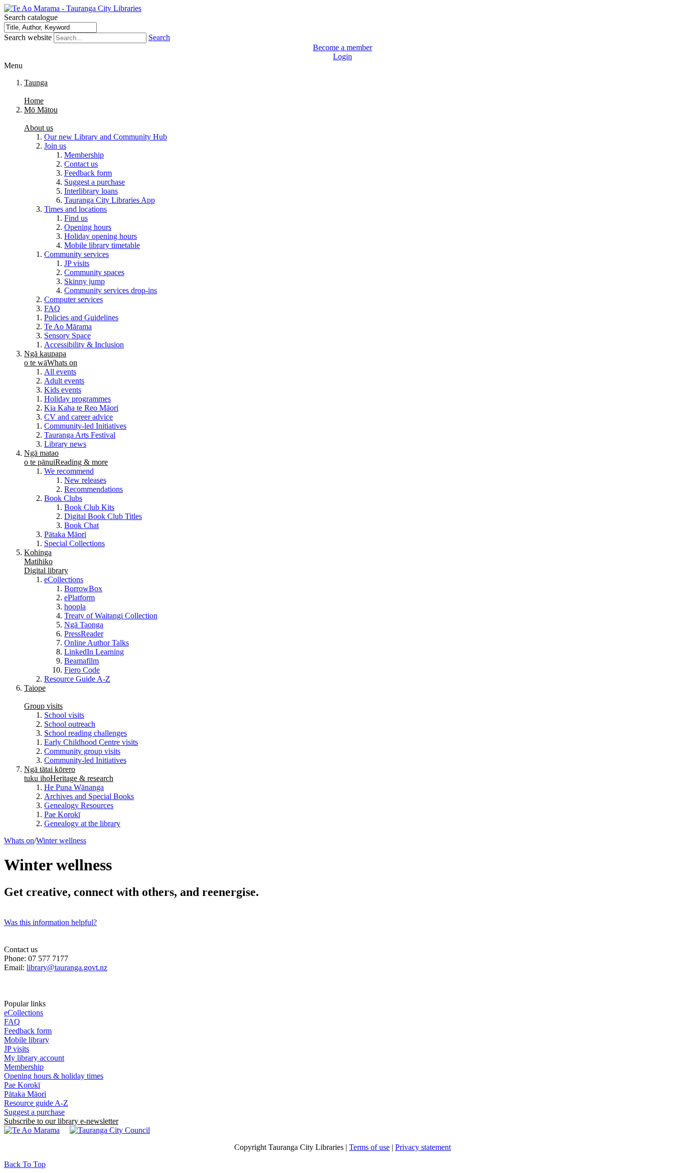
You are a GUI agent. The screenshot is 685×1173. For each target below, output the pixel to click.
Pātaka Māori (65, 534)
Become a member (342, 47)
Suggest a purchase (94, 182)
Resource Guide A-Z (77, 679)
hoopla (75, 606)
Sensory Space (67, 335)
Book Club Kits (89, 507)
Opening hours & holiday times (53, 1076)
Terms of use (369, 1147)
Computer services (73, 299)
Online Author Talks (96, 642)
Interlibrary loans (91, 191)
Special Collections (74, 543)
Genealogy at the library (82, 823)
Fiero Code (82, 670)
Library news (65, 444)
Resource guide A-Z (36, 1103)
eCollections (63, 579)
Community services (76, 254)
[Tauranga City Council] (110, 1130)
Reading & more (66, 457)
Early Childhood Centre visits (91, 742)
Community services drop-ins (110, 290)
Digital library (46, 561)
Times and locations (75, 209)
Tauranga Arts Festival (79, 435)
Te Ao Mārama (68, 326)
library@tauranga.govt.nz (67, 967)
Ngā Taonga (83, 624)
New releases (85, 480)
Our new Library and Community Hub (105, 137)
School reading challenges (85, 733)
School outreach (69, 724)
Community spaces (94, 272)
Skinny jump (84, 281)
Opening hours (87, 227)
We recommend (69, 471)
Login (342, 56)
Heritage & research (68, 774)
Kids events (62, 389)
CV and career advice (78, 417)
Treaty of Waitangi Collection (110, 615)
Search (159, 37)
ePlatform (79, 597)
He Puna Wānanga (74, 787)
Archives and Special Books (89, 796)
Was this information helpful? (50, 922)
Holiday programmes (77, 399)
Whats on (50, 358)
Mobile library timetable (102, 245)
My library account (34, 1058)
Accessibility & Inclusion (84, 344)
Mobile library (26, 1039)
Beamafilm (81, 661)
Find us (76, 218)
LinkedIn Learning (94, 651)
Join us (55, 146)
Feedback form (88, 173)
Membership (84, 155)
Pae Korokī (62, 814)
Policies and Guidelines (81, 317)
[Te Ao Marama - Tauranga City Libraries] (72, 8)
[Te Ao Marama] (32, 1130)
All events (60, 371)
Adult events (64, 380)
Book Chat (81, 525)
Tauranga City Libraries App (109, 200)
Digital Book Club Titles (103, 516)
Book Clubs (63, 498)
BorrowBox (83, 588)
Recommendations (93, 489)
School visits (64, 715)
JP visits (76, 263)
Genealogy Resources (78, 805)
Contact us (81, 164)
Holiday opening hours (100, 236)
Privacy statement (423, 1147)
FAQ (52, 308)
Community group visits (82, 751)
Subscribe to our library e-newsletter (61, 1121)
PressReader (83, 633)
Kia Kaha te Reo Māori (81, 408)
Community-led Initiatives (85, 426)
